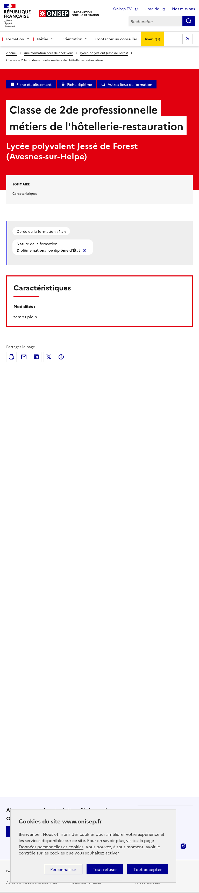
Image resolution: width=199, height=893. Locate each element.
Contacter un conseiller (116, 38)
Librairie (152, 8)
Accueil (11, 52)
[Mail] (24, 357)
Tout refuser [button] (105, 869)
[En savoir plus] (85, 250)
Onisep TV (123, 8)
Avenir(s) (152, 38)
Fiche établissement (34, 84)
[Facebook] (61, 357)
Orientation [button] (71, 38)
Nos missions (183, 8)
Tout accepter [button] (147, 869)
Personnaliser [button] (63, 869)
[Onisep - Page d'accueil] (54, 13)
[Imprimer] (11, 357)
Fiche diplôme (79, 84)
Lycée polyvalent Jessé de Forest (104, 52)
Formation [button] (15, 38)
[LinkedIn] (36, 357)
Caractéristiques (24, 193)
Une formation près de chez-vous (48, 52)
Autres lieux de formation (130, 84)
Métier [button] (42, 38)
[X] (49, 357)
